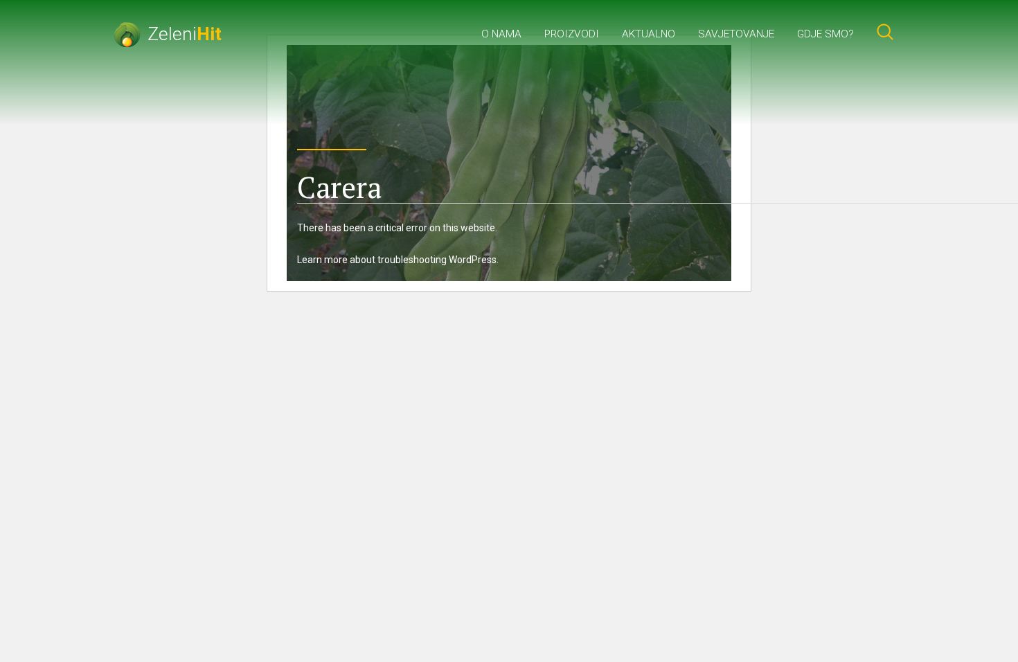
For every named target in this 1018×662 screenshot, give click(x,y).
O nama (501, 34)
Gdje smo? (825, 34)
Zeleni (185, 33)
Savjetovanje (736, 34)
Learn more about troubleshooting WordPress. (398, 259)
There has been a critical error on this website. (397, 227)
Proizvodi (571, 34)
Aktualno (648, 34)
